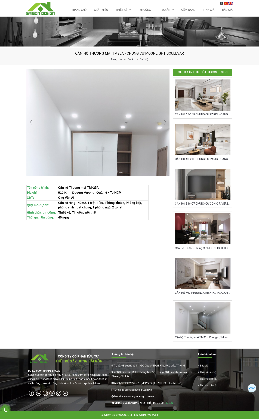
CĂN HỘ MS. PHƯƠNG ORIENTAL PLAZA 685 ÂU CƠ (202, 292)
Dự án (166, 9)
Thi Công (144, 9)
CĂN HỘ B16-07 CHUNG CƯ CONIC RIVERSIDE (202, 203)
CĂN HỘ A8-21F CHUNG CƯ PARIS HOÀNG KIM (202, 159)
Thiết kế (121, 9)
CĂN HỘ (144, 59)
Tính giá (208, 9)
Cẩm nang (188, 9)
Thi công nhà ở (208, 385)
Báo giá (204, 365)
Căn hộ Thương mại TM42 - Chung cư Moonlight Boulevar (202, 337)
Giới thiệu (101, 9)
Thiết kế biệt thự (208, 378)
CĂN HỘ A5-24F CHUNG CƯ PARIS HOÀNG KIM (202, 114)
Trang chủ (79, 9)
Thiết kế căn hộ (208, 372)
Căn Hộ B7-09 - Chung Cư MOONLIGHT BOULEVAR (202, 248)
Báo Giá (227, 9)
